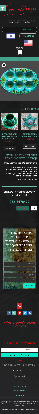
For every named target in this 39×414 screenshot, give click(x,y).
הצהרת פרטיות (19, 386)
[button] (3, 8)
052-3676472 (19, 201)
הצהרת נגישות (19, 390)
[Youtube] (19, 313)
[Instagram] (14, 313)
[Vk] (9, 313)
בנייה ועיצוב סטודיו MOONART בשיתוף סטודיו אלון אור (19, 409)
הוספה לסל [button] (29, 146)
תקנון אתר (19, 395)
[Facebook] (30, 313)
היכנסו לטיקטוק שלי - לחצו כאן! (19, 324)
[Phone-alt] (19, 306)
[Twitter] (25, 313)
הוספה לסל (22, 208)
